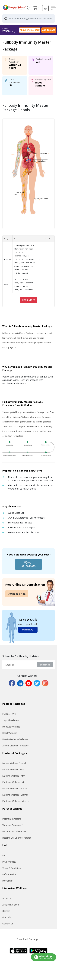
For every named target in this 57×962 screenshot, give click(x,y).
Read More (28, 300)
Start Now (27, 629)
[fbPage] (13, 683)
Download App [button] (17, 594)
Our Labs (6, 917)
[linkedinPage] (21, 683)
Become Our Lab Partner (14, 831)
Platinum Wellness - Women (15, 801)
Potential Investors (11, 819)
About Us (6, 898)
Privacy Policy (9, 862)
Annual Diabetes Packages (15, 745)
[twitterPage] (38, 683)
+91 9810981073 (28, 564)
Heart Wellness (9, 733)
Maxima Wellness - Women (15, 795)
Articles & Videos (10, 904)
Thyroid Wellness (10, 720)
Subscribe (45, 664)
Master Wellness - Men (13, 769)
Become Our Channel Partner (16, 838)
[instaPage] (45, 683)
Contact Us (7, 923)
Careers (6, 911)
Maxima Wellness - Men (13, 776)
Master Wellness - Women (14, 788)
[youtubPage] (29, 683)
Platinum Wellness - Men (14, 782)
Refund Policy (9, 874)
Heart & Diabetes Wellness (15, 739)
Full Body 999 (9, 714)
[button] (35, 8)
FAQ (4, 855)
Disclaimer (7, 880)
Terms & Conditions (11, 868)
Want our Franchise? (12, 825)
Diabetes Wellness (11, 726)
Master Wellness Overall (14, 763)
